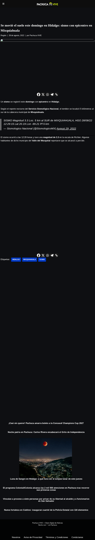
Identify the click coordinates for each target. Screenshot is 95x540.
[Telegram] (52, 94)
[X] (43, 94)
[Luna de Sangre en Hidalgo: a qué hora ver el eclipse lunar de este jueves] (46, 458)
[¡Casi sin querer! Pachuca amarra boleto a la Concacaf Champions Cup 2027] (46, 421)
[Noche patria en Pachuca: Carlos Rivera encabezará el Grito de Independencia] (46, 430)
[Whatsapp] (47, 94)
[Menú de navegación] (3, 4)
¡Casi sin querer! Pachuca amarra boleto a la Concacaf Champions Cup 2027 (46, 423)
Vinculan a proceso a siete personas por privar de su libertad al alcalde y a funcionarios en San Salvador (46, 500)
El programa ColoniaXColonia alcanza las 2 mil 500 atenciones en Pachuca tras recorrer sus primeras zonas (46, 489)
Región (3, 35)
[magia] (47, 374)
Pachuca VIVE (36, 35)
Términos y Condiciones (57, 537)
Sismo (42, 259)
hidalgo (16, 259)
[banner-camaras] (40, 303)
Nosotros (16, 537)
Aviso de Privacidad (33, 537)
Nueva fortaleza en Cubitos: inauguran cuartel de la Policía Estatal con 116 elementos (46, 510)
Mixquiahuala (29, 259)
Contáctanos (77, 537)
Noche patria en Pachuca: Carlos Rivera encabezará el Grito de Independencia (46, 432)
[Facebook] (38, 94)
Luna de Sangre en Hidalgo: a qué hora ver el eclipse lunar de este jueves (46, 479)
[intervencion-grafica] (47, 13)
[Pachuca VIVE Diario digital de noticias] (47, 4)
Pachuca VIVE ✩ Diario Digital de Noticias (47, 523)
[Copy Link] (56, 94)
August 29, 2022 (66, 128)
